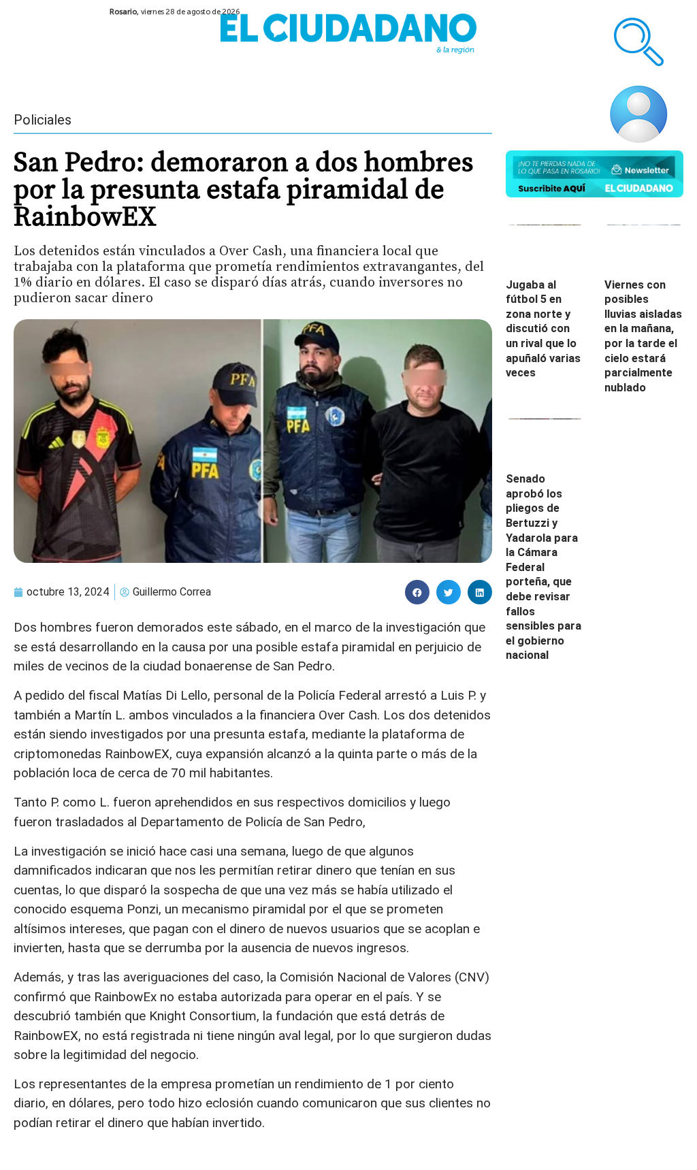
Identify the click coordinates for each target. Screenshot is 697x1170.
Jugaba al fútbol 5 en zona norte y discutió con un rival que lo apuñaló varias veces (543, 329)
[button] (417, 592)
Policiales (42, 120)
